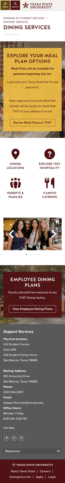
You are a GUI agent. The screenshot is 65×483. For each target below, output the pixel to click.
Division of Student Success (23, 18)
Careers (45, 471)
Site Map (8, 427)
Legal (52, 477)
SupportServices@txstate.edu (23, 402)
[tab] (26, 254)
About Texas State (23, 471)
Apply (39, 477)
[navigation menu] (5, 5)
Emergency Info (20, 477)
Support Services (15, 22)
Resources (12, 451)
